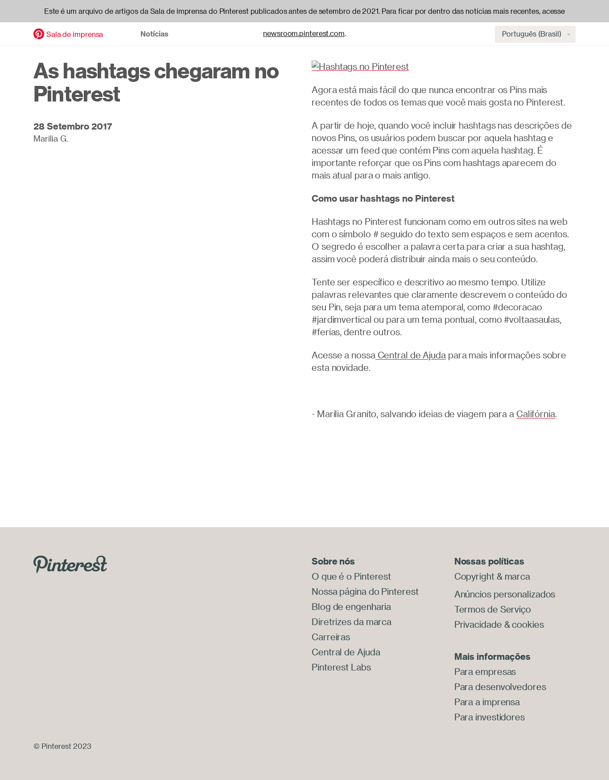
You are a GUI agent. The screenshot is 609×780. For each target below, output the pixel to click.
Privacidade (478, 624)
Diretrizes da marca (351, 621)
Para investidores (489, 717)
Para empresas (485, 671)
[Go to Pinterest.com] (70, 563)
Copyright (474, 576)
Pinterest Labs (341, 667)
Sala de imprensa (74, 34)
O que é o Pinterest (351, 576)
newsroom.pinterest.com (304, 33)
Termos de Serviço (492, 609)
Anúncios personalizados (505, 594)
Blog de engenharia (351, 606)
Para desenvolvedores (500, 686)
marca (518, 576)
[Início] (38, 33)
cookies (527, 624)
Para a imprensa (487, 701)
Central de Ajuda (410, 355)
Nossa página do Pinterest (365, 591)
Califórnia (535, 413)
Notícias (154, 33)
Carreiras (331, 636)
